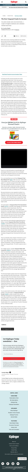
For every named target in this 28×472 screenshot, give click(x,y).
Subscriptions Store (14, 399)
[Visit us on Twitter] (2, 465)
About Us (14, 442)
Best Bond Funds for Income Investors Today (12, 74)
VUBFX (3, 223)
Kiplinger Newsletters (14, 405)
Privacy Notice (19, 363)
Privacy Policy (14, 449)
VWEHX (8, 250)
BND (11, 179)
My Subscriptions (14, 401)
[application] (14, 157)
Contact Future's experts (14, 444)
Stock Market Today (14, 424)
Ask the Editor (14, 418)
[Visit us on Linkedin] (18, 465)
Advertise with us (14, 453)
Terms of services (18, 362)
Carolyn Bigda (6, 28)
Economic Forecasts (14, 426)
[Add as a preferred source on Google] (22, 460)
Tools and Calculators (14, 430)
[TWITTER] (10, 372)
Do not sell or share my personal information (14, 455)
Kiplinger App (14, 403)
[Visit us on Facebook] (7, 465)
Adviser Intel (14, 428)
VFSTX (6, 206)
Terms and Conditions (14, 447)
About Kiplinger (14, 411)
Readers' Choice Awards (14, 414)
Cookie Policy (14, 451)
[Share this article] (2, 36)
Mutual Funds (18, 15)
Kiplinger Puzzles (14, 416)
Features (17, 29)
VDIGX (6, 294)
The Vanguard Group (7, 329)
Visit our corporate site (18, 468)
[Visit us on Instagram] (12, 465)
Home (4, 15)
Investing (10, 15)
